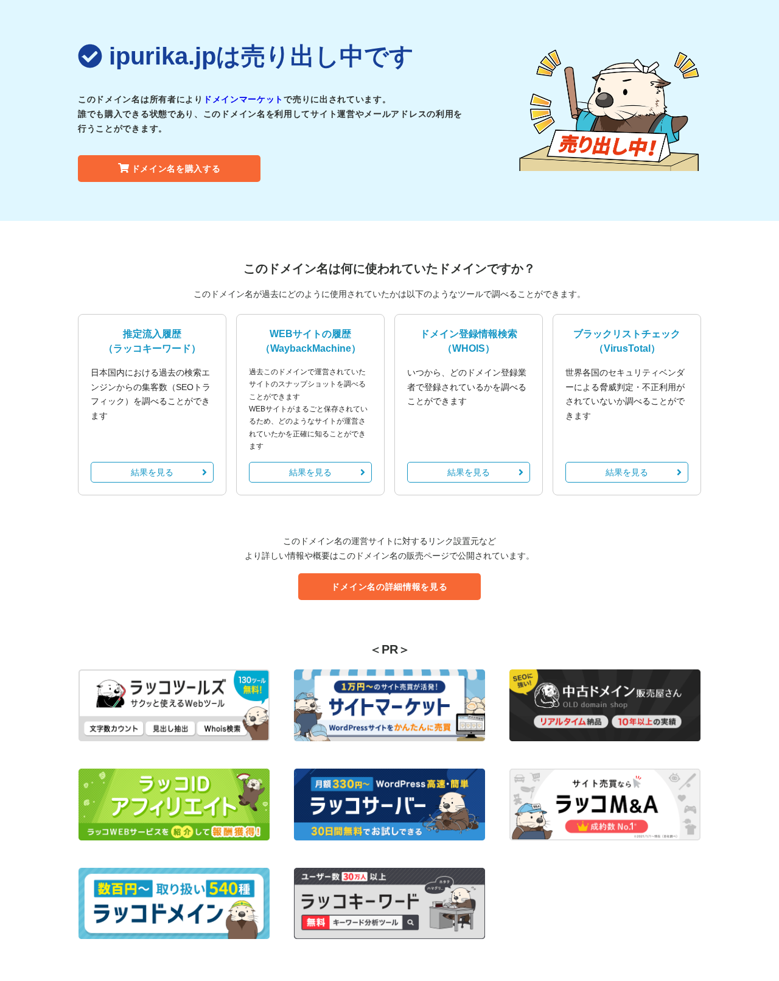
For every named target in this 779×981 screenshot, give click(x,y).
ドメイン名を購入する (176, 168)
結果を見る (152, 472)
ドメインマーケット (243, 99)
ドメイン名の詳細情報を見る (389, 587)
